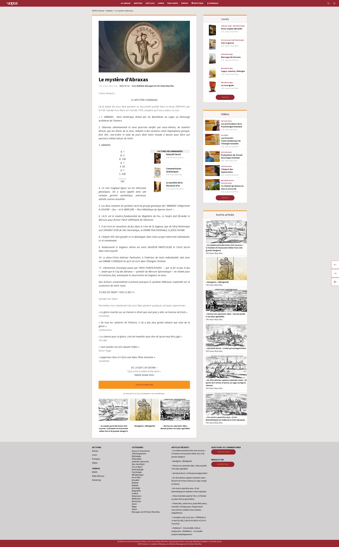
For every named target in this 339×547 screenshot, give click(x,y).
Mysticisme (136, 501)
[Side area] (333, 3)
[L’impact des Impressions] (212, 170)
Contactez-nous (223, 452)
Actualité (135, 480)
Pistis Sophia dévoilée (231, 28)
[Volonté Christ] (157, 158)
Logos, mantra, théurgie (233, 71)
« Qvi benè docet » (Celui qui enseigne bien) (226, 348)
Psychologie (226, 40)
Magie (134, 506)
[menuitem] (212, 3)
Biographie (136, 490)
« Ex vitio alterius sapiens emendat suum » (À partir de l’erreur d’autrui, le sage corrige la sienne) (226, 383)
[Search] (327, 3)
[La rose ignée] (212, 86)
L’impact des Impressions (227, 170)
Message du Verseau (231, 57)
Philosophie (136, 459)
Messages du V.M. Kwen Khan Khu (159, 86)
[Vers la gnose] (212, 44)
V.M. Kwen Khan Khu (214, 253)
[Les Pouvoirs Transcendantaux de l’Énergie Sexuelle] (212, 139)
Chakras (135, 493)
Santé (134, 504)
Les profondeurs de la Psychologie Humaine (231, 125)
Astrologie (136, 488)
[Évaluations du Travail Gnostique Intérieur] (212, 156)
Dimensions (136, 496)
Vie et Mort (136, 477)
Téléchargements (139, 453)
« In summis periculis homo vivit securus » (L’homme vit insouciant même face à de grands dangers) (224, 248)
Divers (134, 509)
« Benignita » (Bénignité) (217, 282)
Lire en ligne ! (227, 26)
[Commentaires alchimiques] (157, 172)
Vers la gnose (227, 43)
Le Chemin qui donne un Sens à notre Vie (232, 187)
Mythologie (136, 456)
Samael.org (96, 480)
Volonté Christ (173, 154)
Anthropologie (227, 180)
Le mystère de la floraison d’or (174, 184)
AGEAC (95, 472)
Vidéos (95, 463)
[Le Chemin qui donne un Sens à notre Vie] (212, 184)
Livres (94, 455)
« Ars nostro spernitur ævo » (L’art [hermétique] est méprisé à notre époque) (225, 418)
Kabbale (135, 485)
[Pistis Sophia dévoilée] (212, 30)
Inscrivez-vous (222, 464)
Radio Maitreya (98, 476)
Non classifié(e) (138, 464)
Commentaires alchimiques (173, 170)
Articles (95, 451)
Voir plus (225, 97)
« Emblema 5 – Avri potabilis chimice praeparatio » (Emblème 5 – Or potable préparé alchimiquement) (186, 531)
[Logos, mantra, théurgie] (212, 72)
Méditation (136, 498)
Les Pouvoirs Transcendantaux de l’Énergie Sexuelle (231, 141)
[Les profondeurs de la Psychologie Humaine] (212, 125)
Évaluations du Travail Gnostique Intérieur (231, 156)
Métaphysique (239, 26)
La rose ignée (227, 85)
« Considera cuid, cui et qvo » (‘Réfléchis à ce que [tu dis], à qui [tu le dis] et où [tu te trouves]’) (188, 520)
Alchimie (140, 86)
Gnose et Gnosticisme (141, 451)
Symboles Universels (140, 461)
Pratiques (96, 459)
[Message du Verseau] (212, 58)
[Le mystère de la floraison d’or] (157, 186)
